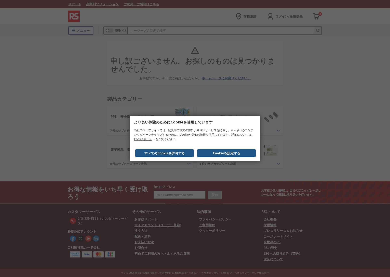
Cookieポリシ (143, 139)
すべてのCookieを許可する (164, 153)
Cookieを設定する (226, 153)
